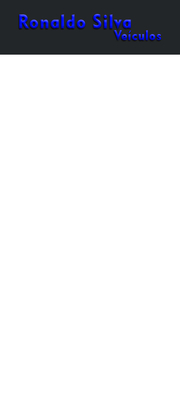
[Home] (90, 26)
